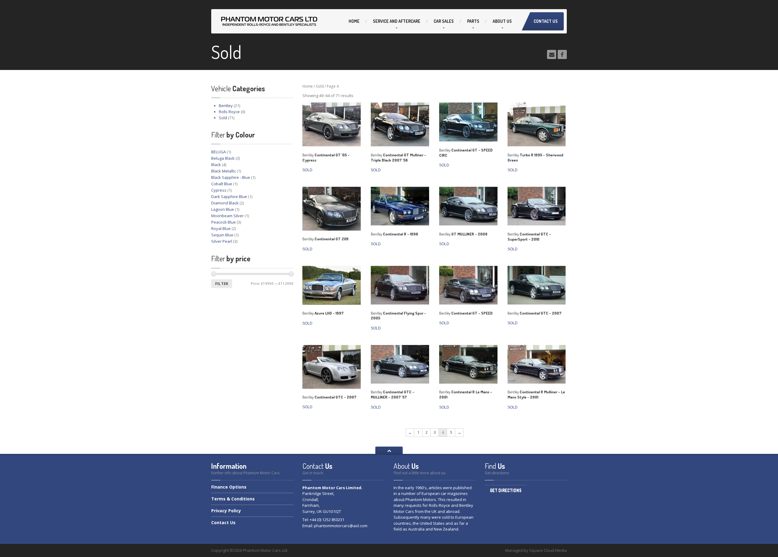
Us (502, 21)
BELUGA (218, 152)
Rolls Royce (229, 111)
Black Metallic (223, 171)
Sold (223, 117)
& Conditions (233, 499)
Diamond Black (225, 203)
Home (354, 21)
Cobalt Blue (221, 183)
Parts (473, 21)
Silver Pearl (221, 241)
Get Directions (506, 490)
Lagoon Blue (222, 209)
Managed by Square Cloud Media (536, 550)
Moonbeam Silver (227, 215)
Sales (444, 21)
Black (216, 164)
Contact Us (546, 21)
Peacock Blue (223, 222)
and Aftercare (396, 21)
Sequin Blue (222, 235)
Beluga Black (223, 158)
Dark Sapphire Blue (229, 196)
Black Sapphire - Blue (230, 177)
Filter (221, 283)
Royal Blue (221, 228)
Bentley (226, 105)
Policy (226, 510)
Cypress (218, 190)
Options (228, 487)
